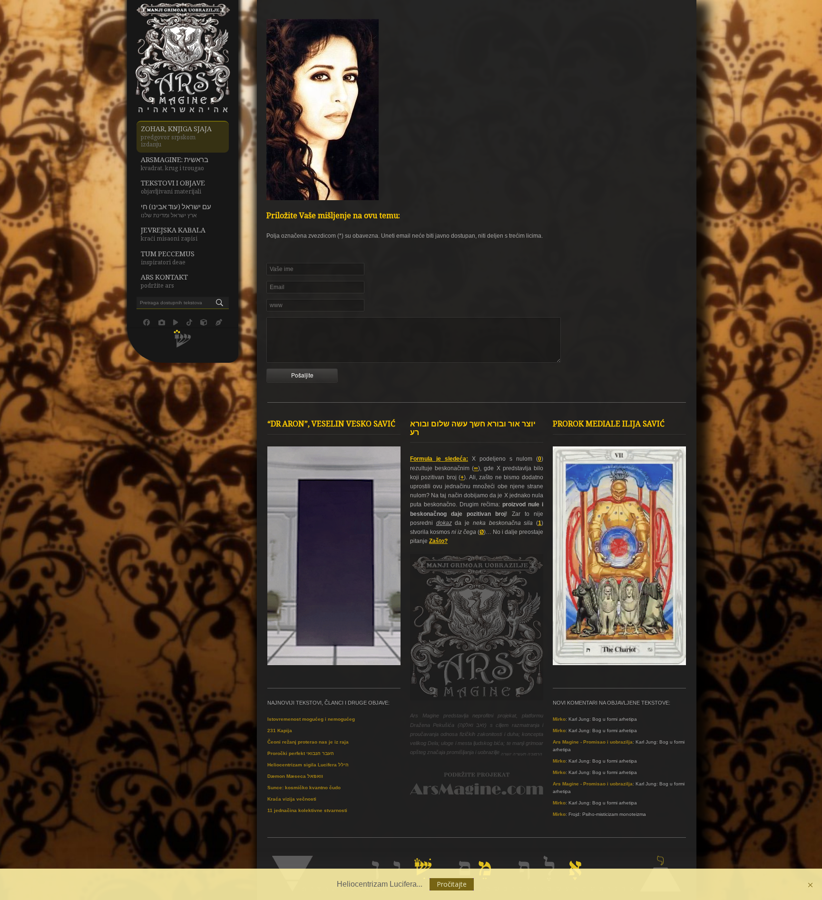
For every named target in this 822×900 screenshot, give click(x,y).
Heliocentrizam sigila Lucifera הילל (308, 764)
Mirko (559, 719)
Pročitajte (452, 884)
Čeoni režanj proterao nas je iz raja (308, 742)
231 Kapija (279, 730)
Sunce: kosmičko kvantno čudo (304, 787)
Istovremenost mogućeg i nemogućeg (311, 719)
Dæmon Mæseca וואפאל (295, 776)
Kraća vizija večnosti (291, 799)
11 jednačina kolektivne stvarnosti (307, 810)
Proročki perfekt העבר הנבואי (300, 753)
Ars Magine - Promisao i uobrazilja (593, 742)
